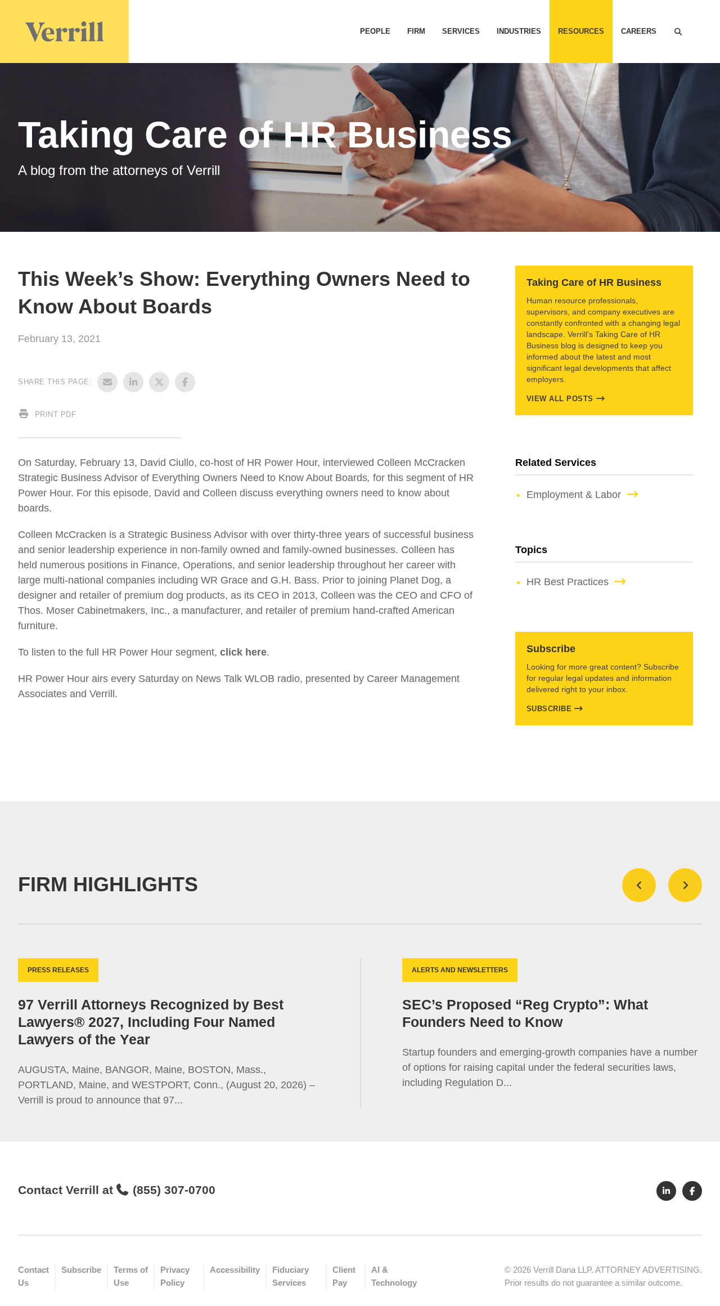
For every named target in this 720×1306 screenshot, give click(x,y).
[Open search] (678, 31)
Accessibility (235, 1269)
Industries (519, 31)
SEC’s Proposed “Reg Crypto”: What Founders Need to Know (525, 1013)
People (375, 31)
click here (243, 652)
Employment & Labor (573, 494)
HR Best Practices (567, 581)
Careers (638, 31)
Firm (416, 31)
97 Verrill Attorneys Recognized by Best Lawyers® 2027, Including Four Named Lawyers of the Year (151, 1022)
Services (461, 31)
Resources (581, 31)
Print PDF (54, 414)
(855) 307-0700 (174, 1189)
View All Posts (559, 398)
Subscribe (549, 708)
